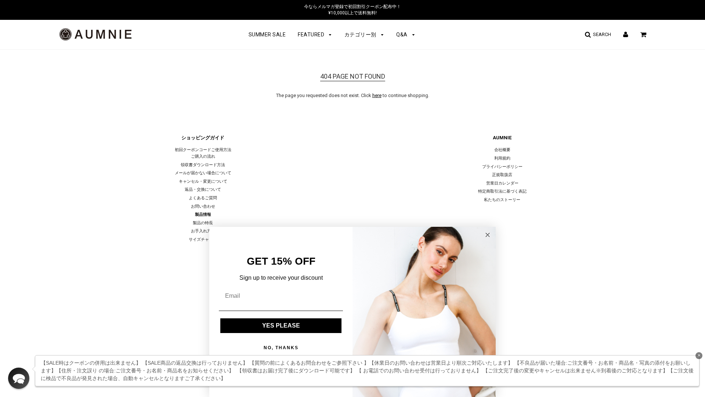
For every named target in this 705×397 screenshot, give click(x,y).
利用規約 (502, 158)
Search (601, 34)
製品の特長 (203, 223)
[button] (18, 378)
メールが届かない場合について (203, 173)
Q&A (402, 34)
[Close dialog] (487, 234)
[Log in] (625, 34)
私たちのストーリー (502, 199)
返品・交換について (203, 189)
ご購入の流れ (203, 156)
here (377, 95)
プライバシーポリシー (502, 166)
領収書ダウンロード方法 (203, 164)
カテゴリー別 (361, 34)
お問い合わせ (203, 206)
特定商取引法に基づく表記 (502, 191)
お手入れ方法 (203, 231)
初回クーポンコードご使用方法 (203, 149)
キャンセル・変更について (203, 181)
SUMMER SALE (267, 34)
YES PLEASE (281, 325)
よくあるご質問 (203, 198)
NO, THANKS (281, 347)
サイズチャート (203, 239)
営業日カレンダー (502, 183)
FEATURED (312, 34)
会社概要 (502, 149)
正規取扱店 (502, 174)
